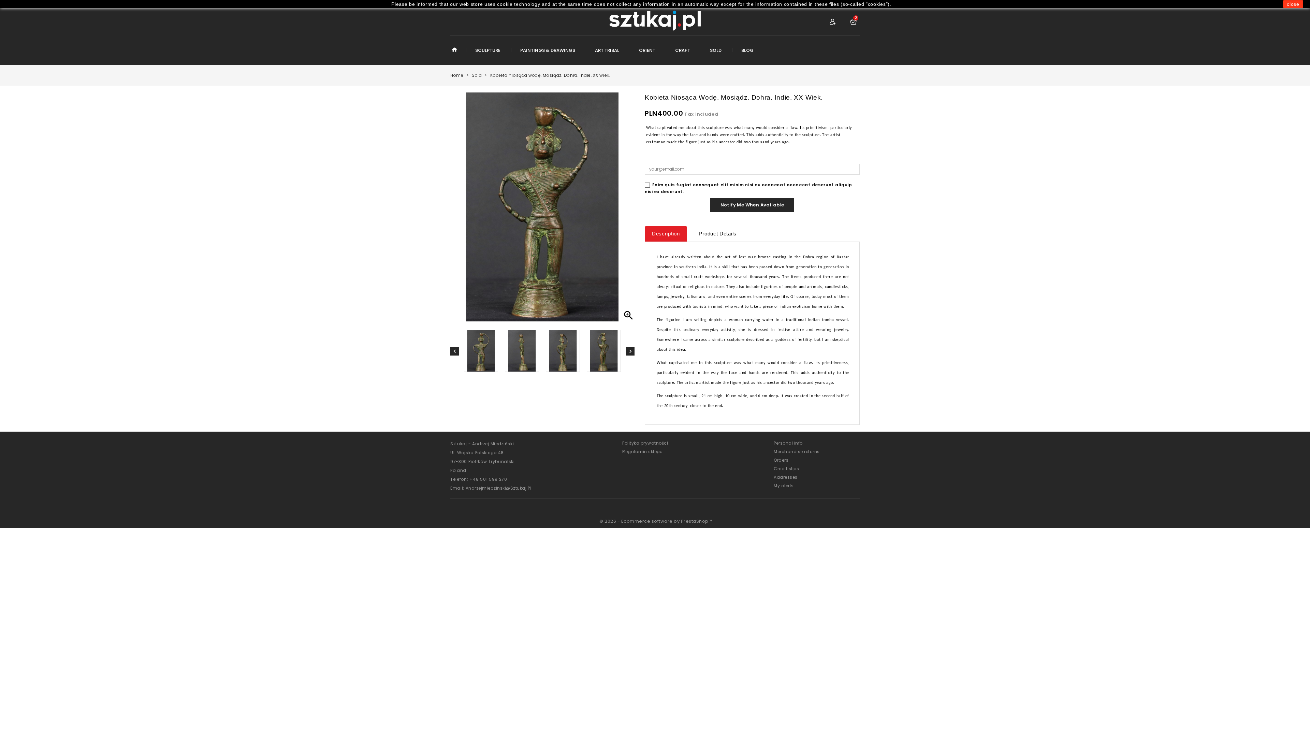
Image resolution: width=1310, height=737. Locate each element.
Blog (747, 50)
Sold (716, 50)
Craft (682, 50)
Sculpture (487, 50)
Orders (781, 460)
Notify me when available (752, 205)
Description (666, 233)
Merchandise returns (797, 451)
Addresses (786, 477)
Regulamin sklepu (642, 451)
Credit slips (786, 469)
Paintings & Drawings (547, 50)
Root (454, 55)
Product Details (718, 233)
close (1293, 4)
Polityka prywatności (645, 443)
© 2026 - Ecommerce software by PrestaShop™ (655, 521)
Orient (647, 50)
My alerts (784, 486)
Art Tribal (607, 50)
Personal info (788, 443)
